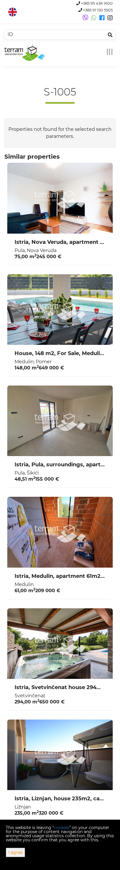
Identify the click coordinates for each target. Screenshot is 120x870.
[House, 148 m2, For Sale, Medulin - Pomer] (60, 309)
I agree (15, 852)
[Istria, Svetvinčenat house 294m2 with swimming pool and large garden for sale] (60, 643)
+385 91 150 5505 (97, 10)
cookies (61, 827)
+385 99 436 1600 (96, 3)
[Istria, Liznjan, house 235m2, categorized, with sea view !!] (60, 755)
